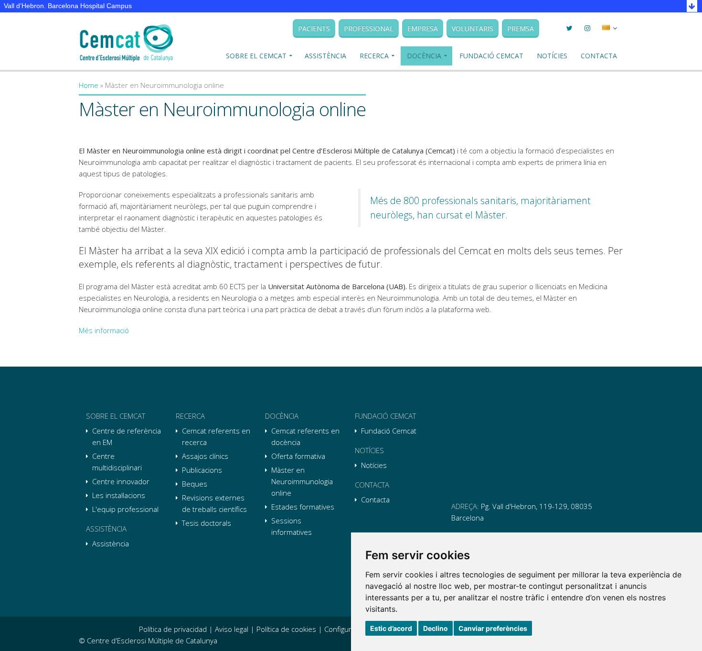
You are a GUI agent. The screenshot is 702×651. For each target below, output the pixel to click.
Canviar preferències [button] (492, 628)
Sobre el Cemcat (256, 55)
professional (369, 28)
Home (88, 85)
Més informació (104, 330)
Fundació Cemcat (491, 55)
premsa (520, 28)
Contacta (599, 55)
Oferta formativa (298, 456)
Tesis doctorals (206, 523)
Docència (424, 55)
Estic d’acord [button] (391, 628)
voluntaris (472, 28)
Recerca (374, 55)
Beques (194, 483)
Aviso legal (231, 629)
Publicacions (202, 470)
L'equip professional (125, 509)
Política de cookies (286, 629)
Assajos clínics (205, 456)
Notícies (552, 55)
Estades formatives (302, 506)
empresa (422, 28)
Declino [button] (435, 628)
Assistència (325, 55)
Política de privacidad (173, 629)
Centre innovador (120, 481)
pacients (314, 28)
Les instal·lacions (118, 495)
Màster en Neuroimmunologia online (302, 481)
